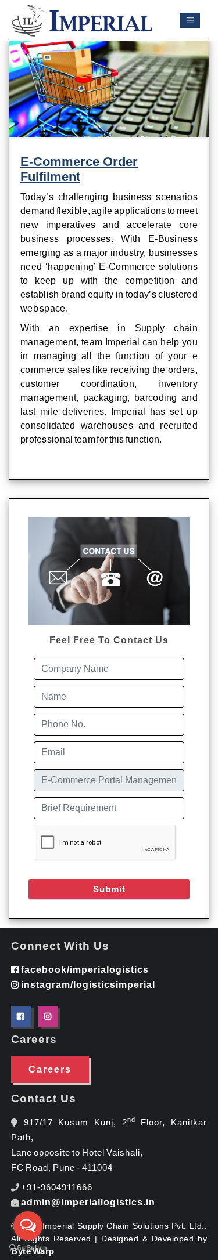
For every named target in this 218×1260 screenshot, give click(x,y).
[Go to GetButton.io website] (28, 1248)
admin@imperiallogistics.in (88, 1202)
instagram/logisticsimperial (87, 985)
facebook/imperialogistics (84, 970)
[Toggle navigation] (190, 20)
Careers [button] (50, 1069)
